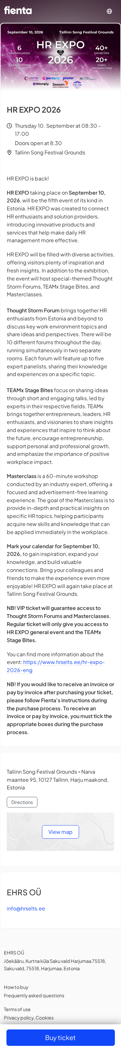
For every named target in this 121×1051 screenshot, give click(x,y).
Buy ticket (60, 1037)
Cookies (44, 1017)
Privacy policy (19, 1017)
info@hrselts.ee (26, 908)
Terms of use (17, 1009)
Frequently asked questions (34, 995)
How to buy (16, 987)
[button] (109, 11)
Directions (22, 802)
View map (60, 831)
